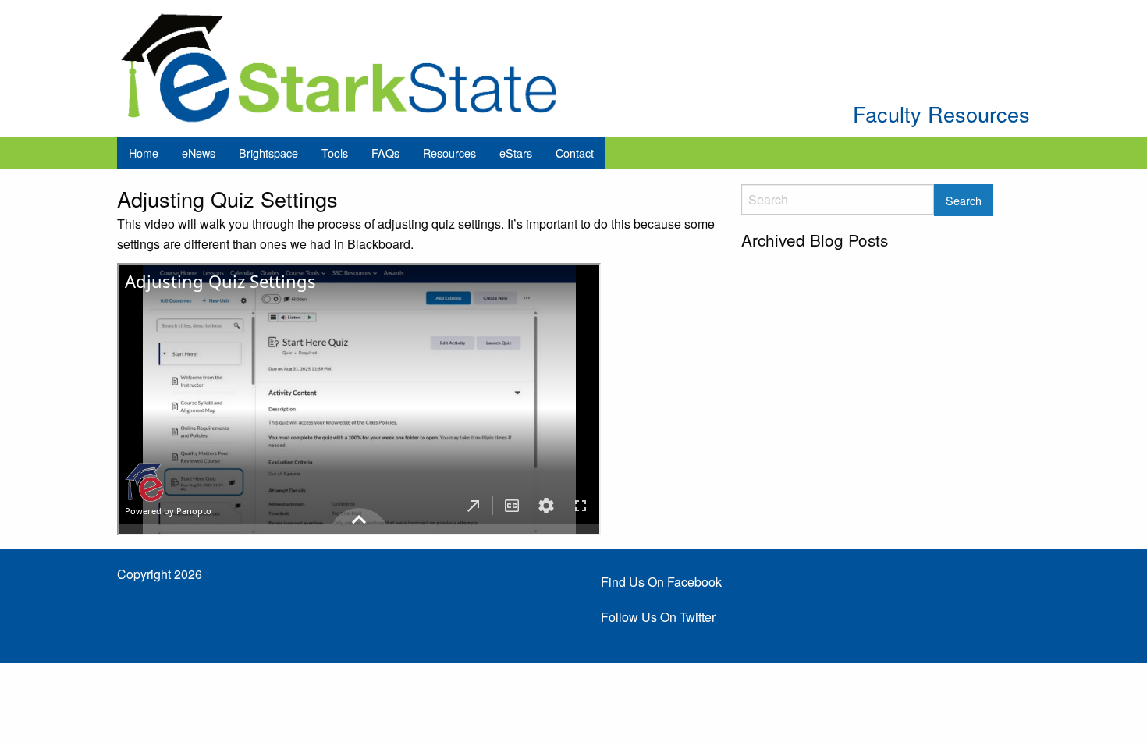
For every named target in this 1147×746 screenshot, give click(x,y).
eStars (515, 152)
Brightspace (268, 152)
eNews (198, 152)
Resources (449, 152)
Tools (334, 152)
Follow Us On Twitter (658, 617)
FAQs (385, 152)
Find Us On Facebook (661, 582)
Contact (575, 152)
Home (143, 152)
